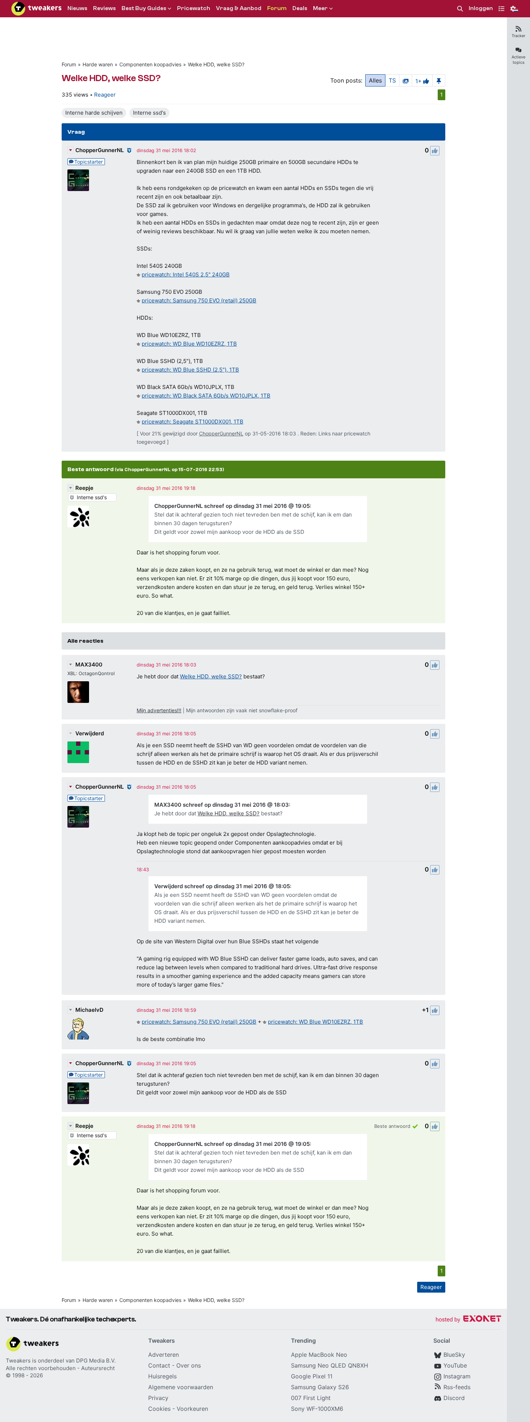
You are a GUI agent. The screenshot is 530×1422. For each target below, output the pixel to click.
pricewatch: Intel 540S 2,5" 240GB (186, 274)
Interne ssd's (149, 112)
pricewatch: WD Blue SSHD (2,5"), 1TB (190, 369)
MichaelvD (89, 1009)
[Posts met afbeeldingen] (405, 80)
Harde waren (98, 64)
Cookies (159, 1408)
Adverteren (163, 1354)
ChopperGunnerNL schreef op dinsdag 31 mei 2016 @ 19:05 (232, 505)
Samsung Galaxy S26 (320, 1387)
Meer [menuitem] (320, 8)
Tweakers (18, 1360)
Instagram (457, 1376)
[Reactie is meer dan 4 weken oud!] (143, 869)
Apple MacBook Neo (319, 1354)
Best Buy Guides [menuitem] (144, 8)
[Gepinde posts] (439, 80)
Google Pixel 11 (311, 1376)
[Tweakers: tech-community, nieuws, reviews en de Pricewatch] (36, 8)
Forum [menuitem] (277, 8)
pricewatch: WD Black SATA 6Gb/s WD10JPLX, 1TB (206, 395)
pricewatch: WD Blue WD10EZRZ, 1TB (189, 343)
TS (392, 80)
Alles (375, 80)
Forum (69, 64)
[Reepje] (78, 516)
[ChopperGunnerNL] (78, 180)
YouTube (455, 1365)
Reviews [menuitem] (104, 8)
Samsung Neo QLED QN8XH (329, 1365)
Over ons (188, 1365)
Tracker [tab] (518, 35)
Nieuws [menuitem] (77, 8)
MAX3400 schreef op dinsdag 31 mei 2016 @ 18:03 (221, 804)
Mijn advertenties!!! (159, 710)
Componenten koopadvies (150, 64)
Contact (159, 1365)
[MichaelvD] (78, 1029)
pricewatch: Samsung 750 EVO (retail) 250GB (199, 300)
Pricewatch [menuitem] (193, 8)
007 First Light (311, 1397)
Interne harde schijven (94, 112)
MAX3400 (88, 664)
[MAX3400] (78, 692)
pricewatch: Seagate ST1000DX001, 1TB (192, 421)
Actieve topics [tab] (518, 59)
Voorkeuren (192, 1408)
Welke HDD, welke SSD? (216, 64)
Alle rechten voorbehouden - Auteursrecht (60, 1368)
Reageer (105, 94)
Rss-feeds (457, 1387)
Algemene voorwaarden (180, 1387)
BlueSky (454, 1354)
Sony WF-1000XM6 (317, 1408)
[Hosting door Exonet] (468, 1319)
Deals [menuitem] (299, 8)
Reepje (84, 487)
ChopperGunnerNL (99, 150)
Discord (454, 1397)
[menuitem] (460, 8)
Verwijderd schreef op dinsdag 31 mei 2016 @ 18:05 (222, 886)
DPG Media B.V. (96, 1360)
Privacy (158, 1397)
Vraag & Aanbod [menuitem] (238, 8)
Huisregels (162, 1376)
